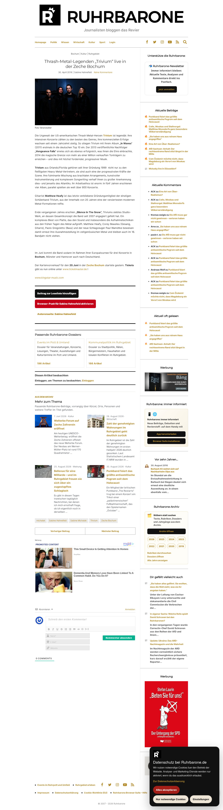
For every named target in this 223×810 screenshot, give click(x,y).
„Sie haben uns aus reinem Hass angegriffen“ (165, 137)
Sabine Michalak (78, 520)
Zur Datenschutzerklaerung (169, 781)
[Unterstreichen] (57, 629)
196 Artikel (43, 363)
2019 (181, 546)
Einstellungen (201, 799)
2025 (161, 539)
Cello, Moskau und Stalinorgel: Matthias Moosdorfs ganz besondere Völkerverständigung (168, 129)
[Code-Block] (78, 629)
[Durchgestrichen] (61, 629)
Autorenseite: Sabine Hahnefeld (56, 314)
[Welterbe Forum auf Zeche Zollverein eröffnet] (43, 421)
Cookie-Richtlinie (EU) (95, 792)
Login (112, 42)
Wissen (65, 42)
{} (82, 629)
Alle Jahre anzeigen (157, 560)
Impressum (43, 792)
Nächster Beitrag (110, 531)
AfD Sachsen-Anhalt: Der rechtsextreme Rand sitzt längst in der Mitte (168, 151)
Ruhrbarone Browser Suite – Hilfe (130, 792)
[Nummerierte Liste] (66, 629)
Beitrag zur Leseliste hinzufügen (56, 293)
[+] (87, 629)
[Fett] (49, 629)
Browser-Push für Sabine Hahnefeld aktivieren (65, 303)
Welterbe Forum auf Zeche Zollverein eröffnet (66, 424)
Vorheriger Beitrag (60, 531)
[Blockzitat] (74, 629)
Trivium (107, 135)
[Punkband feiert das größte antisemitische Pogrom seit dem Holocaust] (95, 471)
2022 (151, 546)
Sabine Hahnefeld (58, 520)
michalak (40, 520)
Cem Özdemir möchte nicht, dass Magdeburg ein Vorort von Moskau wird (167, 161)
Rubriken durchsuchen (159, 553)
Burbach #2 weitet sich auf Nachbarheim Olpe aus (165, 470)
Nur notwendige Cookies (171, 799)
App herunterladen (166, 434)
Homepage (40, 42)
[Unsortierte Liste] (70, 629)
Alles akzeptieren (166, 789)
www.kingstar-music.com (49, 277)
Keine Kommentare (103, 72)
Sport (102, 42)
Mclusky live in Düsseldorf (162, 168)
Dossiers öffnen (155, 556)
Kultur (92, 42)
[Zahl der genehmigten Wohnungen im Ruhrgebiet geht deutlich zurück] (95, 421)
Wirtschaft (78, 42)
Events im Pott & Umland (53, 342)
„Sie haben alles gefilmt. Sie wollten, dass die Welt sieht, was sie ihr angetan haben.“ (168, 587)
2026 (151, 539)
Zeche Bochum (95, 265)
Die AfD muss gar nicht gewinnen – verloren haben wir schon (169, 218)
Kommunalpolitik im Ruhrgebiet (110, 342)
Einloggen (88, 380)
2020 (171, 546)
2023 (181, 539)
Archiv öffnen (166, 531)
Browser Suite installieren (166, 441)
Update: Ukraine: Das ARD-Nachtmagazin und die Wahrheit (166, 642)
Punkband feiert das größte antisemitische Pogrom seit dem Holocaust (165, 119)
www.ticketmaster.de (75, 269)
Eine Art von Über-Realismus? (164, 144)
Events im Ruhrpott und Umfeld (53, 785)
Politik (53, 42)
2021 (161, 546)
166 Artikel (95, 363)
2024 (171, 539)
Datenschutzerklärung (66, 792)
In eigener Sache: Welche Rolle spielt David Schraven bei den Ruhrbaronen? (169, 617)
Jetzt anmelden (166, 89)
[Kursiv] (53, 629)
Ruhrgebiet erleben (85, 785)
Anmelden (130, 609)
